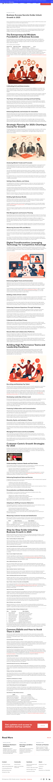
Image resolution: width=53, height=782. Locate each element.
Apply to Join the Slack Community (18, 767)
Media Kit (41, 768)
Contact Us (41, 766)
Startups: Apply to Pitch (31, 769)
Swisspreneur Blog (6, 772)
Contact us (29, 779)
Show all (49, 737)
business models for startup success (17, 204)
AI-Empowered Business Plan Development (33, 557)
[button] (19, 3)
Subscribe (43, 725)
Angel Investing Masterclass (7, 766)
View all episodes (45, 3)
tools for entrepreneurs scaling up (31, 289)
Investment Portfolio (30, 771)
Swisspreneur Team (43, 764)
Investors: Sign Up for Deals (32, 767)
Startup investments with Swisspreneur (31, 765)
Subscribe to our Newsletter (44, 770)
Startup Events (17, 764)
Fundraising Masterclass (7, 768)
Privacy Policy (23, 779)
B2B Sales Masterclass (6, 770)
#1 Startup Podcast (6, 764)
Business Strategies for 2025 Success (33, 473)
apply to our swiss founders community (36, 713)
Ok (52, 1)
